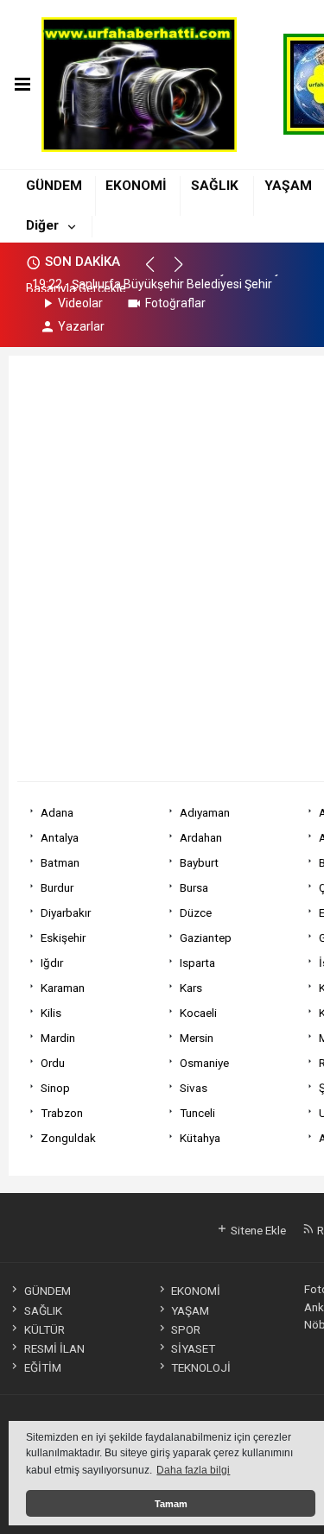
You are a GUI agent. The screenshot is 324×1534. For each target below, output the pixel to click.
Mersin (196, 1038)
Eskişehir (63, 937)
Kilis (51, 1013)
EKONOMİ (136, 185)
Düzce (196, 912)
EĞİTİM (42, 1367)
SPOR (185, 1329)
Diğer (42, 225)
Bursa (194, 887)
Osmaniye (204, 1063)
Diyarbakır (66, 912)
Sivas (193, 1088)
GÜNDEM (54, 185)
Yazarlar (81, 326)
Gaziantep (206, 937)
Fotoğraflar (175, 303)
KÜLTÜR (44, 1329)
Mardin (58, 1038)
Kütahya (200, 1138)
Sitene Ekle (257, 1230)
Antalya (60, 837)
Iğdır (52, 962)
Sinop (55, 1088)
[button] (157, 272)
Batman (60, 862)
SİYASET (193, 1348)
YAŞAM (288, 185)
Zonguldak (68, 1138)
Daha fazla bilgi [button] (193, 1470)
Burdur (57, 887)
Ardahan (201, 837)
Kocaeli (198, 1013)
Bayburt (199, 862)
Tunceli (197, 1113)
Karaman (63, 987)
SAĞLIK (214, 185)
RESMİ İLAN (54, 1348)
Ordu (53, 1063)
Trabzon (62, 1113)
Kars (191, 987)
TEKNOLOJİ (201, 1367)
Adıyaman (205, 812)
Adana (57, 812)
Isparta (197, 962)
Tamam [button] (171, 1504)
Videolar (80, 303)
